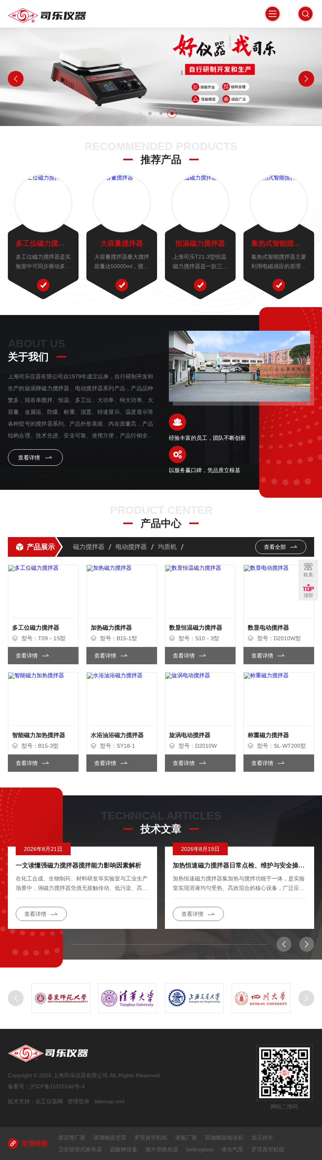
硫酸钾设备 (123, 1149)
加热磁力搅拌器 (111, 627)
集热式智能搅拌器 (278, 243)
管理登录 (79, 1101)
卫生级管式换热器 (80, 1149)
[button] (150, 113)
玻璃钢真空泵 (109, 1137)
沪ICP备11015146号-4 (57, 1086)
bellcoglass (200, 1149)
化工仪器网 (49, 1101)
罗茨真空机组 (150, 1137)
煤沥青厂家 (72, 1137)
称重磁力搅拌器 (268, 735)
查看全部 (275, 547)
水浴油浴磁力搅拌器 (117, 735)
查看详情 (30, 457)
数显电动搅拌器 (268, 627)
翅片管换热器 (161, 1149)
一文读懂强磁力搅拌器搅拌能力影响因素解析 (78, 865)
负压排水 (262, 1137)
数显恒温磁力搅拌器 (195, 627)
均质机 (167, 546)
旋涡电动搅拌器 (189, 735)
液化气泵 (232, 1149)
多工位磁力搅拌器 (43, 243)
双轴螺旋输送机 (224, 1137)
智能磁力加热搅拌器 (38, 735)
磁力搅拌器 (88, 546)
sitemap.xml (109, 1101)
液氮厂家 (186, 1137)
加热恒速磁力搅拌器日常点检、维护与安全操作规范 (239, 865)
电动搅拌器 (131, 546)
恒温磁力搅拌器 (200, 243)
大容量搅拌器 (122, 243)
